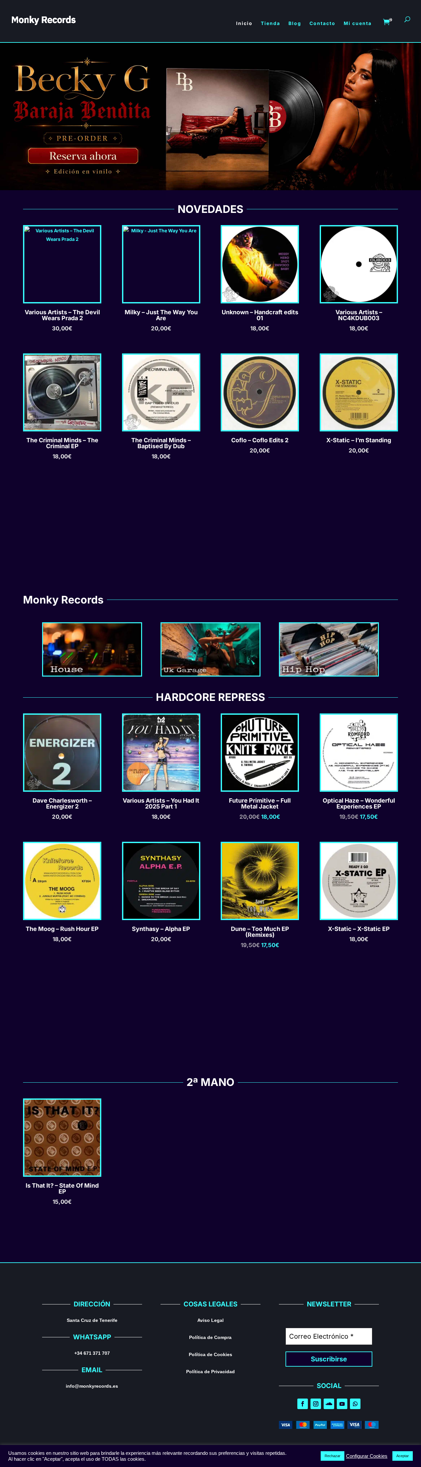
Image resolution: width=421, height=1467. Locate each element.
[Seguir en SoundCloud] (329, 1404)
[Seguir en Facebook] (302, 1404)
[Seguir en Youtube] (342, 1404)
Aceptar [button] (402, 1456)
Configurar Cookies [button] (366, 1456)
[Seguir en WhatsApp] (355, 1404)
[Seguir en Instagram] (315, 1404)
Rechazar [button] (332, 1456)
